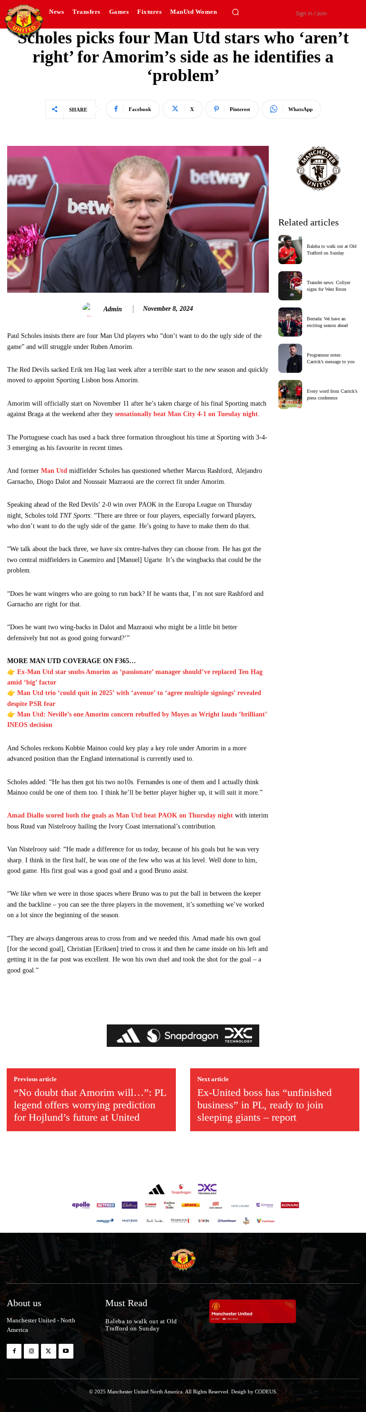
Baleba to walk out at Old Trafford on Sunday (141, 1325)
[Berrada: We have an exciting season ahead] (290, 322)
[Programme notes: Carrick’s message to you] (290, 358)
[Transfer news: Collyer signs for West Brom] (290, 285)
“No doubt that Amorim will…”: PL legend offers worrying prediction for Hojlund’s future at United (90, 1105)
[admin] (91, 309)
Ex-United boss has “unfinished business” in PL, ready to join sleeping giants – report (264, 1105)
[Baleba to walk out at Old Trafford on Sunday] (290, 249)
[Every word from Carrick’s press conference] (290, 394)
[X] (48, 1351)
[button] (235, 12)
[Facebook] (14, 1351)
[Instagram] (31, 1351)
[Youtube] (66, 1351)
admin (112, 309)
